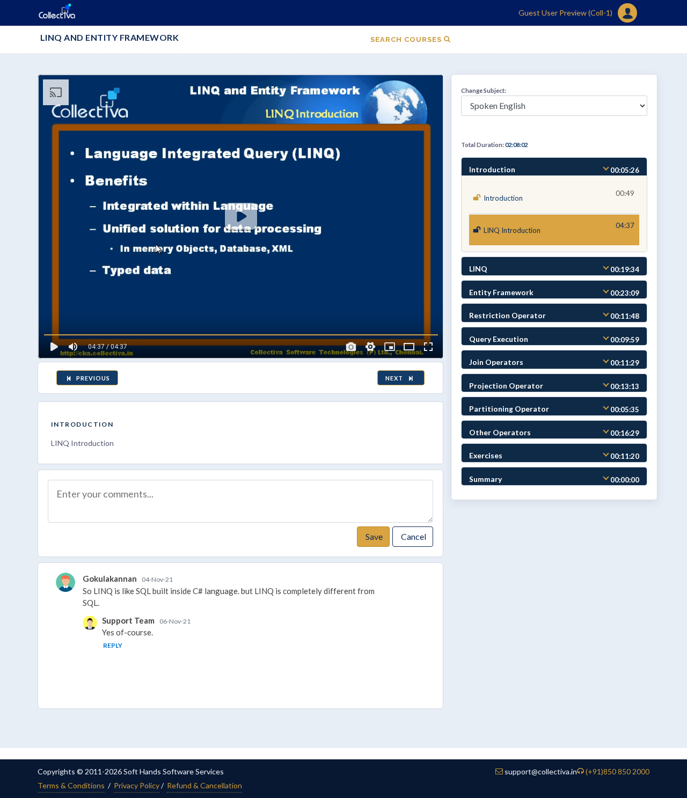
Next (395, 378)
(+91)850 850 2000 (617, 771)
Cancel (412, 536)
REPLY (112, 645)
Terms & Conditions (71, 785)
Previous (92, 378)
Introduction (82, 424)
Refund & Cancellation (204, 785)
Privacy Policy (136, 785)
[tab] (554, 167)
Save (373, 536)
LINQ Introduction (512, 230)
